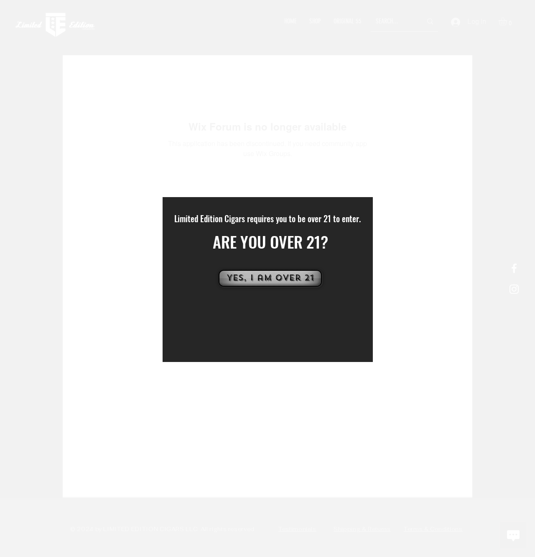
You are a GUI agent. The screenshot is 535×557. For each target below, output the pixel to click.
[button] (269, 278)
